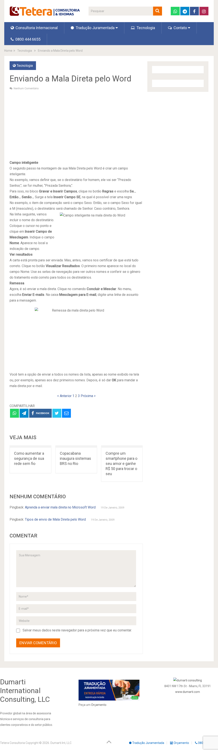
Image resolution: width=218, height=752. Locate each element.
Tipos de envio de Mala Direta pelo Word (55, 519)
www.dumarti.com (187, 692)
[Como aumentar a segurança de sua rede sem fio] (30, 446)
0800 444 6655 (27, 39)
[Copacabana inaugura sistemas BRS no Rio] (76, 446)
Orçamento (98, 704)
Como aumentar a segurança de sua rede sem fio (29, 458)
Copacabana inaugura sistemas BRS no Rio (75, 458)
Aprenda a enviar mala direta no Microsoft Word (60, 507)
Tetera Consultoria (12, 743)
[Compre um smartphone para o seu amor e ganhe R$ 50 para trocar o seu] (122, 446)
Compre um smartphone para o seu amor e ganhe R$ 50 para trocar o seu (121, 463)
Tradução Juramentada (95, 28)
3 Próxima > (87, 396)
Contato (180, 28)
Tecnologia (145, 28)
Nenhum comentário (26, 88)
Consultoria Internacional (36, 28)
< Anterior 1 (65, 396)
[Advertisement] (76, 124)
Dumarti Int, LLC (61, 743)
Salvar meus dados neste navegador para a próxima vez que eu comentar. (77, 630)
